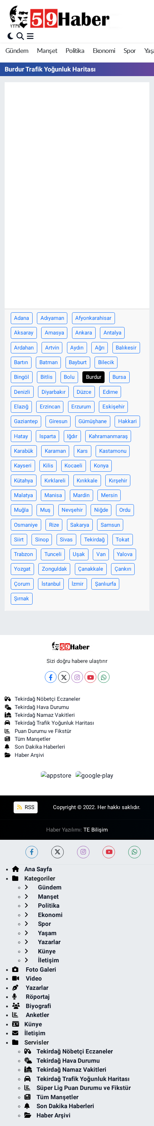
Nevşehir (72, 510)
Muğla (21, 510)
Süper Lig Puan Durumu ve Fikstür (84, 1087)
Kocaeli (73, 465)
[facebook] (31, 852)
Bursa (119, 377)
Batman (48, 362)
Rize (54, 525)
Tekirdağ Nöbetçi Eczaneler (47, 699)
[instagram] (83, 852)
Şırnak (21, 598)
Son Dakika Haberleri (40, 747)
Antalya (112, 332)
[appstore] (56, 776)
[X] (64, 677)
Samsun (110, 525)
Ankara (83, 332)
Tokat (122, 539)
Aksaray (23, 332)
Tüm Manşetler (32, 739)
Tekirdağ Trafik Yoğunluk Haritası (54, 723)
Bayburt (78, 362)
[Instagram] (77, 677)
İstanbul (51, 584)
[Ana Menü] (30, 36)
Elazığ (21, 406)
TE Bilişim (95, 830)
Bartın (21, 362)
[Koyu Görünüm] (10, 36)
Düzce (84, 392)
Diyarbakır (54, 392)
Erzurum (81, 406)
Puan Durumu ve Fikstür (43, 731)
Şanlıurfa (105, 584)
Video (33, 978)
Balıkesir (126, 347)
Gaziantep (26, 421)
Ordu (124, 510)
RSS (28, 807)
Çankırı (123, 569)
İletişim (48, 960)
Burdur (93, 377)
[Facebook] (51, 677)
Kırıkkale (87, 480)
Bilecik (106, 362)
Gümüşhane (92, 421)
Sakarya (79, 525)
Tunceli (53, 554)
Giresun (58, 421)
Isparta (47, 436)
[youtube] (108, 852)
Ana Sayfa (38, 869)
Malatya (23, 495)
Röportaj (36, 996)
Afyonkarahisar (93, 318)
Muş (45, 510)
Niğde (101, 510)
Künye (46, 951)
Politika (75, 51)
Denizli (22, 392)
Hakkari (127, 421)
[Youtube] (90, 677)
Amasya (54, 332)
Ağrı (100, 347)
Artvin (52, 347)
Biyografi (37, 1006)
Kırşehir (118, 480)
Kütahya (23, 480)
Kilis (48, 465)
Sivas (66, 539)
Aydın (76, 347)
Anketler (36, 1014)
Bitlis (46, 377)
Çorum (22, 584)
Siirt (19, 539)
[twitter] (57, 852)
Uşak (79, 554)
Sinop (42, 539)
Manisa (53, 495)
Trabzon (23, 554)
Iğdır (72, 436)
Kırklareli (55, 480)
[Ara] (20, 36)
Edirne (110, 392)
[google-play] (94, 776)
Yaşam (47, 933)
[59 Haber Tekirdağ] (76, 16)
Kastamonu (112, 451)
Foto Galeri (40, 969)
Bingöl (21, 377)
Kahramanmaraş (108, 436)
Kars (82, 451)
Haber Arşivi (29, 755)
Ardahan (24, 347)
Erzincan (50, 406)
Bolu (69, 377)
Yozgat (22, 569)
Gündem (16, 51)
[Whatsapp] (104, 677)
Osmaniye (26, 525)
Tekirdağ (94, 539)
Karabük (23, 451)
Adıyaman (52, 318)
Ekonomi (104, 51)
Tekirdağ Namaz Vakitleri (45, 715)
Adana (21, 318)
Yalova (125, 554)
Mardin (81, 495)
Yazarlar (49, 942)
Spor (130, 51)
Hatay (21, 436)
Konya (101, 465)
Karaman (55, 451)
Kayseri (23, 465)
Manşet (47, 51)
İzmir (77, 584)
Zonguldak (54, 569)
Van (101, 554)
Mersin (109, 495)
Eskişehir (113, 406)
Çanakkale (90, 569)
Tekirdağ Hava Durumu (42, 707)
